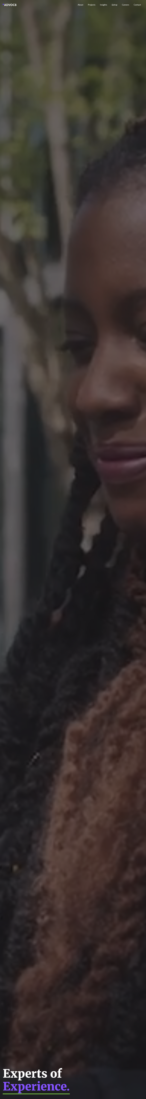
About (80, 4)
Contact (137, 4)
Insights (103, 4)
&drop (114, 4)
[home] (9, 4)
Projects (91, 4)
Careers (125, 4)
